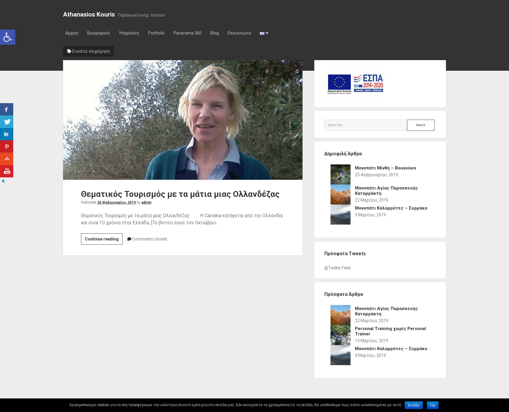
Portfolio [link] (156, 33)
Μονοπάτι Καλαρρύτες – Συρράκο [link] (391, 208)
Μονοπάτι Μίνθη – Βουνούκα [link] (385, 168)
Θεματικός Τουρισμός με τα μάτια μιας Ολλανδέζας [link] (183, 120)
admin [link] (146, 202)
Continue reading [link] (104, 240)
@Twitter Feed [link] (337, 268)
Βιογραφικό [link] (98, 33)
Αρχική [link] (71, 33)
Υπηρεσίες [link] (129, 33)
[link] (7, 37)
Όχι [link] (432, 405)
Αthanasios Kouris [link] (89, 14)
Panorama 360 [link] (187, 33)
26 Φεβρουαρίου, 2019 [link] (116, 202)
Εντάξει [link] (413, 405)
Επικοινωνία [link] (239, 33)
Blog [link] (214, 33)
